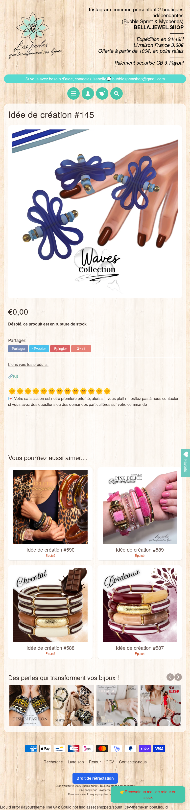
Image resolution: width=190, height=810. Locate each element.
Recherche (53, 762)
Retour (95, 762)
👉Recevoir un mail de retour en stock (148, 794)
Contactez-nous (133, 762)
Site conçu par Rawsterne (95, 790)
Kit (15, 376)
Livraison (76, 762)
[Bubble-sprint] (34, 36)
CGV (110, 762)
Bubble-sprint (90, 786)
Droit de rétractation (95, 778)
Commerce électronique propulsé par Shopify (95, 794)
